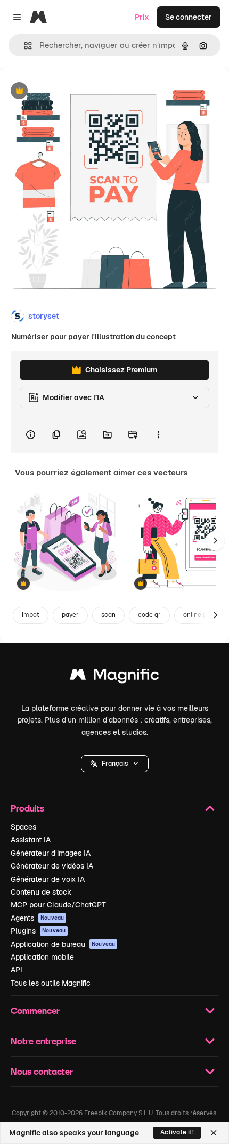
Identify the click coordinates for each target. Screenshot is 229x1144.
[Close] (213, 1132)
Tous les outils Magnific (51, 983)
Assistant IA (31, 840)
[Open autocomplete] (23, 46)
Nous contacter (42, 1071)
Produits (27, 808)
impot (30, 615)
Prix (142, 17)
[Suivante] (215, 541)
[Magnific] (114, 677)
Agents (37, 918)
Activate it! (177, 1132)
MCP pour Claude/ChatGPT (58, 905)
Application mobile (42, 957)
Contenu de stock (41, 892)
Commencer (35, 1010)
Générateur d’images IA (51, 853)
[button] (115, 763)
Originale (70, 91)
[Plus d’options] (158, 434)
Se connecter (188, 17)
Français (115, 763)
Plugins (38, 931)
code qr (149, 615)
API (16, 970)
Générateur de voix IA (48, 879)
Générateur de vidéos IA (52, 866)
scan (108, 615)
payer (70, 615)
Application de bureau (63, 944)
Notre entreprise (43, 1040)
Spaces (23, 827)
